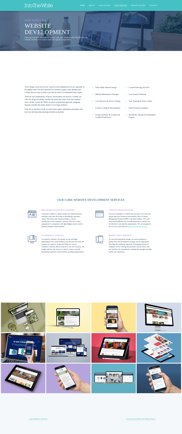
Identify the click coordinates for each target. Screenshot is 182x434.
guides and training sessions (137, 226)
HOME (82, 5)
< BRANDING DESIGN (38, 419)
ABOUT (92, 5)
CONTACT (153, 5)
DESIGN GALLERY (138, 5)
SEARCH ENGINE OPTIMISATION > (141, 419)
